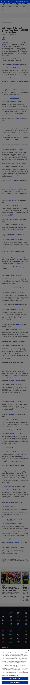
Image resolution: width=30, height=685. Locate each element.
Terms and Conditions (6, 655)
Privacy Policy (21, 657)
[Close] (28, 650)
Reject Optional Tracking (15, 678)
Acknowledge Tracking (15, 682)
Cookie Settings (14, 675)
